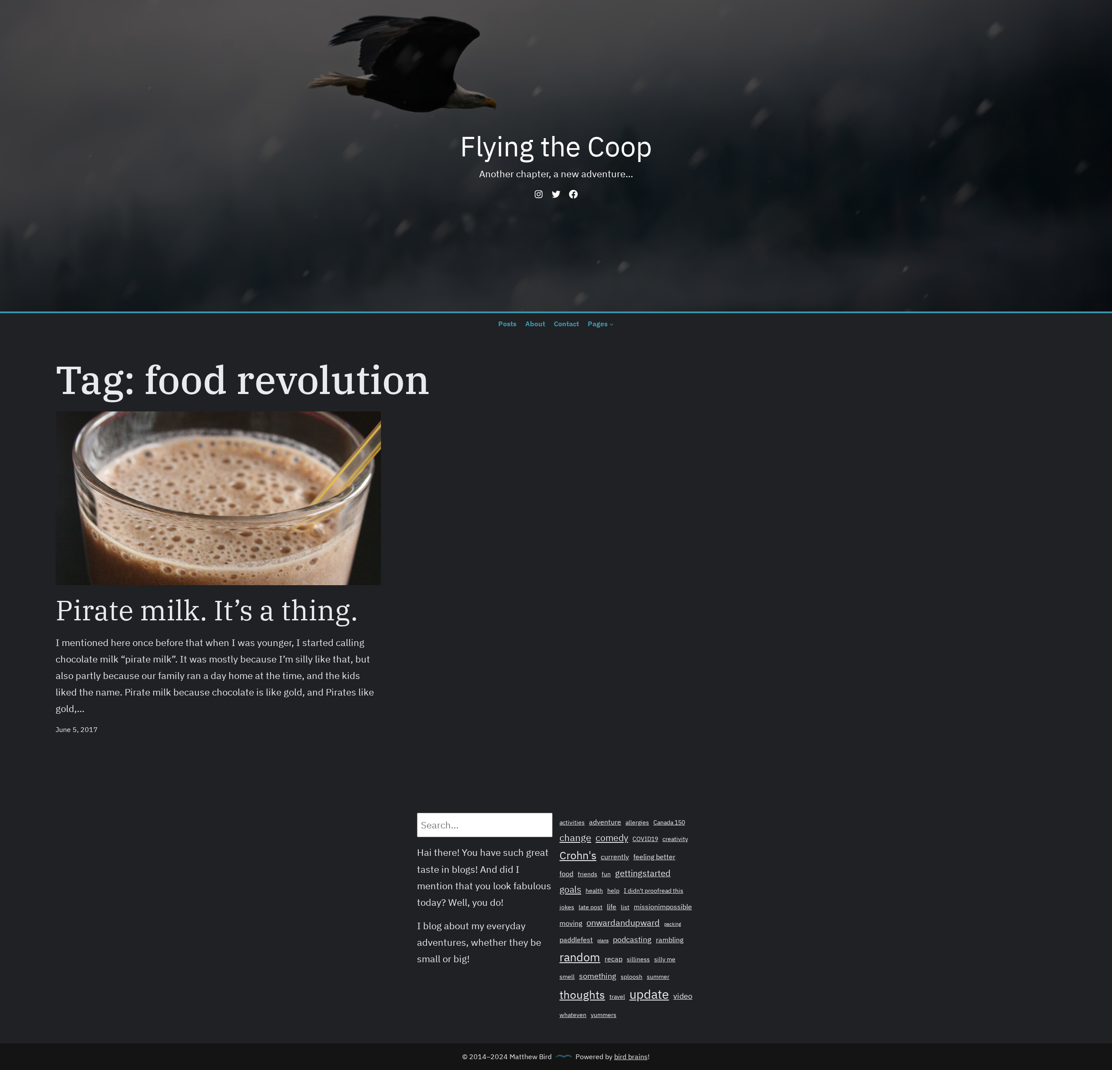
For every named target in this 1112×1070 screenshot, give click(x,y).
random (579, 956)
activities (572, 822)
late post (590, 907)
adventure (605, 822)
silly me (664, 959)
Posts (507, 323)
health (594, 890)
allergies (637, 822)
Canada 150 (669, 822)
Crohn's (577, 855)
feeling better (654, 856)
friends (587, 874)
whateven (572, 1015)
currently (615, 856)
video (682, 995)
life (611, 906)
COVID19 (645, 839)
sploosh (631, 977)
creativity (675, 839)
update (649, 994)
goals (570, 889)
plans (603, 940)
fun (606, 874)
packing (672, 924)
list (625, 907)
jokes (566, 907)
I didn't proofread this (653, 890)
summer (658, 977)
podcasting (632, 939)
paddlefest (576, 939)
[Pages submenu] (611, 323)
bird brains (631, 1056)
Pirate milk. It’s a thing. (207, 610)
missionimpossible (663, 906)
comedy (612, 837)
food (566, 873)
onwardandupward (623, 922)
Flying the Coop (556, 146)
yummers (603, 1015)
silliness (638, 959)
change (575, 837)
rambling (669, 939)
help (613, 890)
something (597, 976)
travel (617, 996)
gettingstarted (643, 873)
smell (567, 977)
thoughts (582, 994)
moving (570, 923)
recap (613, 959)
